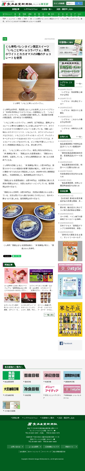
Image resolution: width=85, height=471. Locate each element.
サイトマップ (46, 451)
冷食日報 (28, 395)
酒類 (19, 15)
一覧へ (80, 83)
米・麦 (43, 15)
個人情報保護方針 (59, 451)
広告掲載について (51, 446)
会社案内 (23, 451)
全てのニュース (7, 15)
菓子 (35, 15)
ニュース (12, 19)
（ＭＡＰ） (50, 430)
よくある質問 (33, 446)
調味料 (30, 15)
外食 (63, 15)
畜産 (39, 15)
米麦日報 (48, 382)
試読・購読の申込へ (67, 52)
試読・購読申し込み (65, 9)
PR (75, 15)
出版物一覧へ (47, 9)
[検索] (79, 3)
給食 (67, 15)
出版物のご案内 (48, 417)
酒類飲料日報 (69, 382)
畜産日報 (28, 382)
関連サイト (69, 446)
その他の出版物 (9, 411)
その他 (79, 15)
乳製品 (24, 15)
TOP (4, 19)
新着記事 (15, 9)
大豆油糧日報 (9, 395)
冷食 (59, 15)
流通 (71, 15)
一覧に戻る (50, 315)
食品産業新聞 (9, 382)
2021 (25, 19)
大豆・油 (53, 15)
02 (31, 19)
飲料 (15, 15)
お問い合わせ (15, 446)
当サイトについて (34, 451)
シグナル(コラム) (30, 9)
